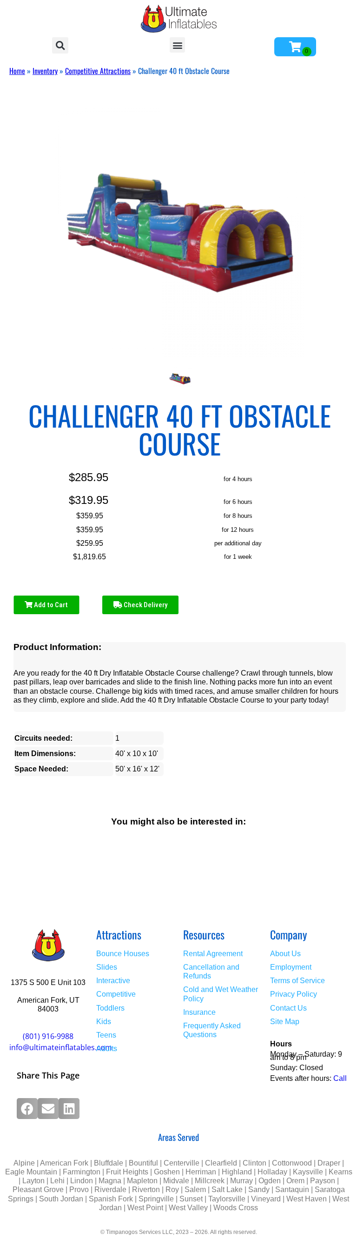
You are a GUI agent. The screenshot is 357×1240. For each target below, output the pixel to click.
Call (340, 1078)
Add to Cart (50, 605)
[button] (60, 45)
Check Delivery (144, 605)
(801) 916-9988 (48, 1036)
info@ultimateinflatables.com (60, 1047)
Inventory (45, 70)
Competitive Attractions (98, 70)
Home (17, 70)
